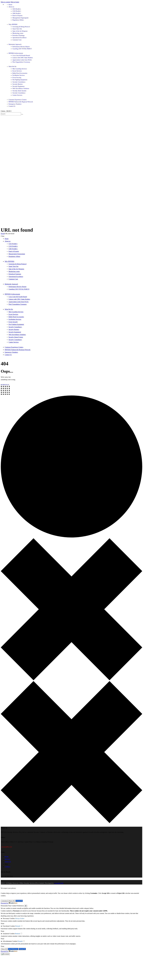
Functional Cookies (9, 926)
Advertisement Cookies (10, 941)
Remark (17, 926)
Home (3, 233)
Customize (4, 900)
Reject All (11, 900)
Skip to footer (15, 2)
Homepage (5, 384)
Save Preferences (13, 949)
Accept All (19, 900)
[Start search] (22, 114)
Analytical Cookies (9, 933)
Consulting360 (58, 883)
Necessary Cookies (9, 918)
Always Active (19, 918)
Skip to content (5, 2)
